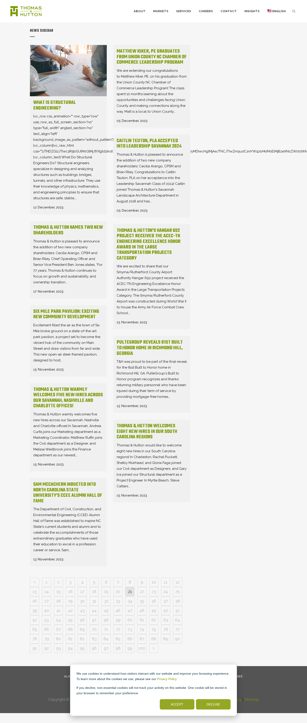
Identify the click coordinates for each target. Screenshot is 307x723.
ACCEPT (177, 704)
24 (165, 591)
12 (178, 582)
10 (154, 582)
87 (142, 638)
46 (118, 610)
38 (177, 601)
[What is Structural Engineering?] (68, 70)
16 (70, 591)
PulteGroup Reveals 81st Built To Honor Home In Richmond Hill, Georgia (150, 347)
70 (94, 629)
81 (70, 638)
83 (94, 638)
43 (82, 610)
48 (141, 610)
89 (165, 638)
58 (106, 620)
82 (82, 638)
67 (58, 629)
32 (106, 601)
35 (142, 601)
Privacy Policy (166, 679)
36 (153, 601)
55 (70, 620)
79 (46, 638)
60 (129, 620)
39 (34, 610)
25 (178, 591)
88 (153, 638)
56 (82, 620)
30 (82, 601)
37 (165, 601)
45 (106, 610)
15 (58, 591)
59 (118, 620)
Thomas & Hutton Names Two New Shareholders (68, 230)
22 (142, 591)
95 (82, 648)
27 (46, 601)
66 (46, 629)
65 (34, 629)
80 (58, 638)
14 (46, 591)
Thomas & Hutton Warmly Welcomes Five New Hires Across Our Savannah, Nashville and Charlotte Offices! (68, 398)
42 (70, 610)
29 (70, 601)
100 (141, 648)
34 (130, 601)
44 (94, 610)
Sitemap (251, 699)
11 (165, 582)
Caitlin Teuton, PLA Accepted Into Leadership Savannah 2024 (149, 143)
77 (177, 629)
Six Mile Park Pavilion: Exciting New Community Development (66, 314)
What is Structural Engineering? (54, 105)
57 (94, 620)
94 (70, 648)
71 (106, 629)
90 (177, 638)
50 (165, 610)
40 (46, 610)
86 (129, 638)
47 (130, 610)
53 (46, 620)
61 (142, 620)
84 (106, 638)
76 (165, 629)
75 (153, 629)
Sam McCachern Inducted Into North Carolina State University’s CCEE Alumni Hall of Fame (67, 493)
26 (34, 601)
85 (118, 638)
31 (94, 601)
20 (118, 591)
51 (178, 610)
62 (153, 620)
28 (58, 601)
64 (177, 620)
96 (94, 648)
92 (46, 648)
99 (129, 648)
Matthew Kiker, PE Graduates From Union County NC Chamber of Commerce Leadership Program (152, 56)
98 (118, 648)
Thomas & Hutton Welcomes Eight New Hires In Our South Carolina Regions (147, 431)
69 (82, 629)
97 (106, 648)
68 (70, 629)
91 (35, 648)
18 (94, 591)
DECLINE (213, 704)
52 (35, 620)
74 (142, 629)
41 (58, 610)
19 (106, 591)
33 (118, 601)
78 (34, 638)
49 (153, 610)
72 (118, 629)
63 (165, 620)
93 (58, 648)
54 (58, 620)
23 (154, 591)
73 (130, 629)
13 (35, 591)
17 (82, 591)
